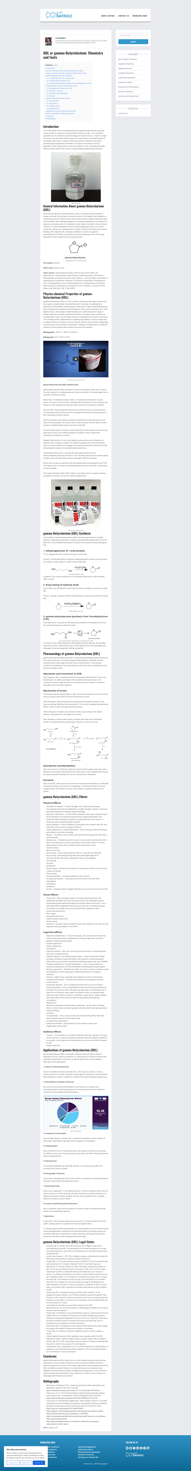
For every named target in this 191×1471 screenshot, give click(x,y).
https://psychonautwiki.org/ (56, 1419)
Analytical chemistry (126, 64)
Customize (13, 1463)
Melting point (48, 332)
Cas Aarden (60, 38)
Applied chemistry (125, 68)
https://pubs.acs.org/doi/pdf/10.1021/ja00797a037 (64, 1408)
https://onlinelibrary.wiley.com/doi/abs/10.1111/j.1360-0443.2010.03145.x (73, 1390)
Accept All (39, 1463)
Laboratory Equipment (126, 78)
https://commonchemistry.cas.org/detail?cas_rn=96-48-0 (67, 1414)
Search (133, 42)
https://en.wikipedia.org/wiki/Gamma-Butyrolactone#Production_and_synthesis (76, 1416)
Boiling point (48, 337)
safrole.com (88, 1464)
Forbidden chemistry (126, 73)
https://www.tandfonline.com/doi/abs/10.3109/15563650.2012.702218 (71, 1398)
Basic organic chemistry (127, 59)
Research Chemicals (125, 91)
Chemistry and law (47, 1455)
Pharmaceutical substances (128, 87)
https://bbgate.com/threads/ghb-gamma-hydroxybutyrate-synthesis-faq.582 (74, 1411)
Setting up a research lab (128, 96)
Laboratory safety (125, 82)
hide (55, 65)
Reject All (26, 1463)
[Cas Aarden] (48, 41)
